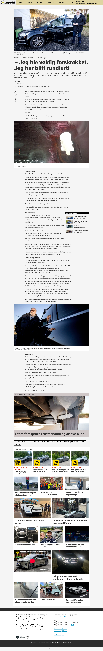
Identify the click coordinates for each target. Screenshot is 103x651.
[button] (17, 462)
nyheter (24, 441)
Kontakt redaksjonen (60, 629)
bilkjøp (17, 444)
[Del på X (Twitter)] (15, 95)
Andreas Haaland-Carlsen (62, 617)
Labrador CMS (49, 643)
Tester (30, 2)
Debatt (61, 2)
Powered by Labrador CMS (51, 649)
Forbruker (51, 2)
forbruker (66, 441)
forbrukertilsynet (39, 441)
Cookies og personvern (38, 643)
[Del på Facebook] (15, 91)
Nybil (20, 2)
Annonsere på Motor (60, 631)
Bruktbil (39, 2)
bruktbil (82, 441)
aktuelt (17, 441)
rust (30, 441)
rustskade (74, 441)
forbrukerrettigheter (54, 441)
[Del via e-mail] (15, 100)
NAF (72, 625)
